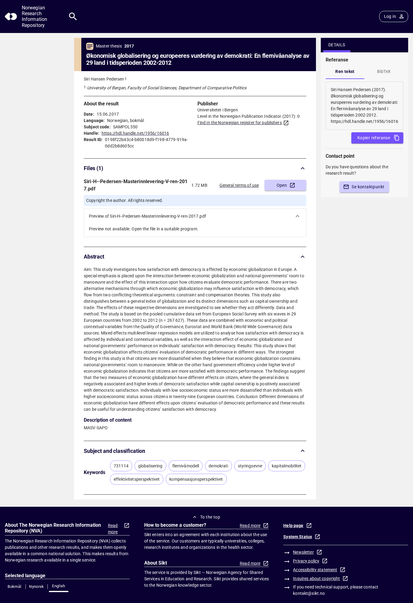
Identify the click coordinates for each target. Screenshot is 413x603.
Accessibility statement (315, 569)
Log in (390, 16)
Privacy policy (306, 561)
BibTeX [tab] (384, 71)
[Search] (73, 16)
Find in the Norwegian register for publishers (239, 122)
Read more (113, 528)
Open (282, 185)
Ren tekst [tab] (345, 71)
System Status (297, 536)
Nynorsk (36, 586)
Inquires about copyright (316, 578)
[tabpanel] (364, 105)
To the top (210, 517)
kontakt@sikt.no (309, 593)
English (58, 586)
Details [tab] (336, 44)
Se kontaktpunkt (368, 186)
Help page (293, 525)
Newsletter (303, 552)
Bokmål (14, 586)
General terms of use (239, 185)
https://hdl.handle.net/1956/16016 (135, 133)
